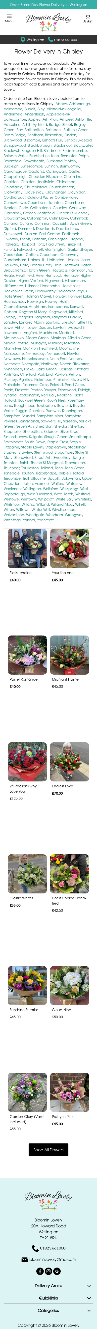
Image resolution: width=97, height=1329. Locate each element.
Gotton (32, 254)
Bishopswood (15, 145)
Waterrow (74, 483)
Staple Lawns (32, 447)
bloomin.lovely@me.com (52, 1259)
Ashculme (12, 124)
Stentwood (43, 452)
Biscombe (32, 140)
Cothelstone (40, 208)
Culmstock (79, 218)
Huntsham (37, 307)
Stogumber (64, 452)
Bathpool (53, 130)
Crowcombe (14, 218)
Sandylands (29, 421)
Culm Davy (58, 218)
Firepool (76, 239)
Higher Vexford (30, 280)
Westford (82, 494)
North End (58, 359)
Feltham (39, 239)
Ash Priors (50, 119)
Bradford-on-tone (44, 156)
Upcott (53, 478)
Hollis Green (14, 296)
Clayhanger (56, 192)
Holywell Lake (79, 296)
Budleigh (11, 166)
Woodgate (35, 515)
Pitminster (60, 379)
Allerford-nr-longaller (64, 109)
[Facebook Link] (40, 1270)
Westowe (11, 499)
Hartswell (71, 265)
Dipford (10, 228)
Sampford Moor (50, 416)
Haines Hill (36, 260)
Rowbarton (45, 405)
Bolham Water (15, 156)
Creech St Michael (72, 213)
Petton (74, 374)
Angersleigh (34, 114)
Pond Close (74, 385)
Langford (42, 317)
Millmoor (55, 343)
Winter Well (41, 509)
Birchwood (13, 140)
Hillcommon (75, 280)
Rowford (64, 405)
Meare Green (37, 338)
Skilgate (35, 437)
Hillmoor (31, 286)
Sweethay (62, 457)
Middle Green (80, 338)
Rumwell (53, 411)
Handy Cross (40, 265)
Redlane (64, 395)
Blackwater (82, 145)
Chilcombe (65, 182)
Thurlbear (11, 468)
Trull (26, 478)
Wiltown (23, 509)
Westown (28, 499)
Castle (74, 171)
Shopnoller (12, 431)
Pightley (25, 379)
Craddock (12, 213)
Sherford (77, 426)
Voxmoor (42, 483)
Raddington (29, 395)
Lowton (59, 327)
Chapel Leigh (15, 176)
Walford (57, 483)
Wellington (32, 489)
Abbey (61, 104)
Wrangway (74, 515)
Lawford (52, 322)
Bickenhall (53, 135)
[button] (48, 1285)
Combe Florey (67, 197)
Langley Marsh (31, 322)
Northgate (30, 364)
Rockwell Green (31, 400)
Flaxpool (27, 244)
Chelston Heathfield (37, 182)
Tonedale (12, 473)
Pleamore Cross (35, 385)
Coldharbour (14, 197)
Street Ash (43, 457)
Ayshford (40, 124)
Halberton (55, 260)
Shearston (44, 426)
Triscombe (12, 478)
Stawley (25, 452)
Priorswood (67, 390)
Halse (85, 260)
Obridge (66, 369)
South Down (35, 442)
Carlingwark (56, 171)
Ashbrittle (83, 119)
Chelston (11, 182)
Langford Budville (66, 317)
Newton (74, 353)
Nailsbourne (14, 353)
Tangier (79, 457)
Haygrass (59, 270)
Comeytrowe (15, 202)
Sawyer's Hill (51, 421)
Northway (49, 364)
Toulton (28, 473)
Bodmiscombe (74, 150)
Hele (40, 275)
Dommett (26, 228)
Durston (31, 234)
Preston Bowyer (43, 390)
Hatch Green (38, 270)
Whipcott (46, 499)
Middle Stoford (16, 343)
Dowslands (45, 228)
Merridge (58, 338)
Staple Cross (58, 442)
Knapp (9, 317)
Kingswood (58, 312)
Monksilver (12, 348)
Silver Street (70, 431)
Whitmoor (12, 504)
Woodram (54, 515)
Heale (9, 275)
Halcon (72, 260)
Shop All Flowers (48, 1149)
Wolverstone (14, 515)
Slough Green (55, 437)
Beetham (35, 135)
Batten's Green (76, 130)
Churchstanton (61, 187)
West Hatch (63, 494)
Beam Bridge (14, 135)
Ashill (26, 124)
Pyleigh (84, 390)
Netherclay (35, 353)
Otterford (28, 374)
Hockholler (70, 286)
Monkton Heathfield (40, 348)
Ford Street (55, 244)
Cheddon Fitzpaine (45, 176)
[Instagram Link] (49, 1270)
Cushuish (59, 223)
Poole (8, 390)
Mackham (48, 333)
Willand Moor (62, 504)
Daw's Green (80, 223)
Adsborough (79, 104)
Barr (19, 130)
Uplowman (70, 478)
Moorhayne (69, 348)
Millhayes (38, 343)
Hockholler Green (18, 291)
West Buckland (39, 494)
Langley (10, 322)
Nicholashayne (35, 359)
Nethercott (56, 353)
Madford (66, 333)
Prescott (22, 390)
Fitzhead (11, 244)
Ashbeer (66, 119)
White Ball (64, 499)
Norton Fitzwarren (75, 364)
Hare (57, 265)
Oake (29, 369)
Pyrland (10, 395)
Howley (51, 301)
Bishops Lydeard (78, 140)
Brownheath (34, 161)
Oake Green (46, 369)
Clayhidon (77, 192)
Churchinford (35, 187)
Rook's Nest (56, 400)
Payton (61, 374)
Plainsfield (12, 385)
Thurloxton (30, 468)
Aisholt (29, 109)
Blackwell (12, 150)
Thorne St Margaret (47, 463)
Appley (34, 119)
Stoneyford (23, 457)
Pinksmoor (42, 379)
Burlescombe (32, 166)
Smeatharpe (80, 437)
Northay (75, 359)
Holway (59, 296)
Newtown (12, 359)
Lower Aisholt (15, 327)
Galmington (55, 249)
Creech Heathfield (39, 213)
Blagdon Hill (32, 150)
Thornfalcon (75, 463)
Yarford (29, 520)
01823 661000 (65, 40)
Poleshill (56, 385)
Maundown (14, 338)
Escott (25, 239)
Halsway (11, 265)
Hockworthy (45, 291)
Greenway (69, 254)
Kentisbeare (58, 307)
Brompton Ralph (75, 156)
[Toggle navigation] (9, 18)
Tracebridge (46, 473)
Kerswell (76, 307)
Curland (11, 223)
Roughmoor (24, 405)
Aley (41, 109)
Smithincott (13, 442)
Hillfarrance (13, 286)
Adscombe (13, 109)
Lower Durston (39, 327)
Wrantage (12, 520)
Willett (80, 504)
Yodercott (45, 520)
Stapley (10, 452)
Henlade (71, 275)
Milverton (72, 343)
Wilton (9, 509)
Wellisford (50, 489)
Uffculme (38, 478)
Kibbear (10, 312)
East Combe (49, 234)
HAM (24, 265)
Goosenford (14, 254)
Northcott (12, 364)
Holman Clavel (38, 296)
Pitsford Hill (79, 379)
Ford (40, 244)
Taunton (11, 463)
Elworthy (11, 239)
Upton (27, 483)
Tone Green (75, 468)
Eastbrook (70, 234)
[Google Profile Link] (57, 1270)
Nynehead (13, 369)
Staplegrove (56, 447)
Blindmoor (52, 150)
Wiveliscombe (63, 509)
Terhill (24, 463)
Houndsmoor (14, 301)
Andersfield (13, 114)
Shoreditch (32, 431)
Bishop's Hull (52, 140)
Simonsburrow (15, 437)
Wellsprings (69, 489)
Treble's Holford (71, 473)
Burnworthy (69, 166)
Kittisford (76, 312)
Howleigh (35, 301)
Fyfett (38, 249)
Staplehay (77, 447)
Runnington (72, 411)
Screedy (70, 421)
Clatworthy (13, 192)
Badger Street (60, 124)
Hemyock (54, 275)
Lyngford (30, 333)
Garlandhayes (80, 249)
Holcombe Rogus (72, 291)
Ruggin (21, 411)
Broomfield (13, 161)
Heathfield (25, 275)
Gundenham (15, 260)
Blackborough (40, 145)
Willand (28, 504)
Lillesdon (68, 322)
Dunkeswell (13, 234)
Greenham (49, 254)
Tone (59, 468)
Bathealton (34, 130)
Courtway (77, 208)
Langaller (25, 317)
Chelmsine (72, 176)
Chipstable (13, 187)
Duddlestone (67, 228)
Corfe (23, 208)
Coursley (60, 208)
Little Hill (84, 322)
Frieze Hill (74, 244)
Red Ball (48, 395)
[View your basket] (87, 18)
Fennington (58, 239)
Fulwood (24, 249)
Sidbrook (51, 431)
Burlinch (51, 166)
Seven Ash (25, 426)
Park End (45, 374)
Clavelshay (34, 192)
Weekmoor (12, 489)
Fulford (9, 249)
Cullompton (37, 218)
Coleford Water (40, 197)
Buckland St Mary (61, 161)
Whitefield (82, 499)
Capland (36, 171)
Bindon (70, 135)
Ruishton (36, 411)
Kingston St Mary (33, 312)
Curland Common (35, 223)
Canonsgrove (15, 171)
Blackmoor (62, 145)
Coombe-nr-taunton (45, 202)
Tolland (47, 468)
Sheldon (61, 426)
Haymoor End (80, 270)
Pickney (10, 379)
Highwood (54, 280)
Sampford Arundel (19, 416)
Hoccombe (50, 286)
